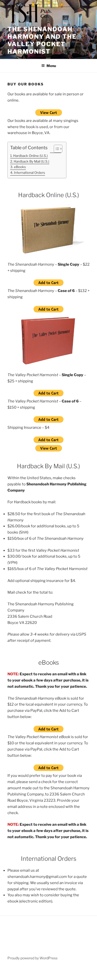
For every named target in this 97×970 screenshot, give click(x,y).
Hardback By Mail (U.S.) (31, 161)
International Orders (29, 173)
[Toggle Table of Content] (55, 148)
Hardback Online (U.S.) (30, 156)
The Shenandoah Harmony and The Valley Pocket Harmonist (42, 40)
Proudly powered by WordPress (32, 958)
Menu (51, 66)
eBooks (20, 167)
